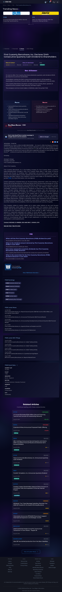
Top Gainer (45, 412)
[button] (46, 2)
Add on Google (44, 136)
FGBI (9, 178)
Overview (6, 48)
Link (6, 386)
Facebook (52, 563)
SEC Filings (30, 48)
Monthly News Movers (38, 567)
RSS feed (52, 561)
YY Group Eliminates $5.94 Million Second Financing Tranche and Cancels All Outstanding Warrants (29, 415)
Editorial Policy (10, 565)
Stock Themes (38, 571)
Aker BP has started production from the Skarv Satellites (30, 541)
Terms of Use (24, 561)
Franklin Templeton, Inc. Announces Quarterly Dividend (30, 473)
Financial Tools (38, 575)
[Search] (54, 1)
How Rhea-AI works (31, 130)
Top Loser (45, 424)
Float (6, 372)
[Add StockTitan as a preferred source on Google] (57, 142)
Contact (10, 563)
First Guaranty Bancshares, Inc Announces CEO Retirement (20, 330)
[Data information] (17, 365)
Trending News (10, 9)
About (9, 561)
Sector (7, 380)
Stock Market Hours (38, 577)
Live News (38, 573)
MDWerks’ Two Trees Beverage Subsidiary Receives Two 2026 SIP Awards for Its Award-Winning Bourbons (30, 504)
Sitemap (10, 571)
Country (7, 388)
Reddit (52, 565)
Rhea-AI (10, 569)
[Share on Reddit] (52, 142)
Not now (54, 136)
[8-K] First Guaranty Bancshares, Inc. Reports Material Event (20, 357)
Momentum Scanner (38, 569)
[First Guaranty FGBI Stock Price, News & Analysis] (8, 267)
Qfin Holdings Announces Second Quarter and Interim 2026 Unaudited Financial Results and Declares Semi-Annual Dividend (30, 442)
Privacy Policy (24, 565)
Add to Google (52, 567)
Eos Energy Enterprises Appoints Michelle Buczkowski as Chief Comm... (15, 20)
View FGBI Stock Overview (31, 272)
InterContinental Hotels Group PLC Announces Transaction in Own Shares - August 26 (27, 529)
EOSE (5, 17)
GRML (34, 17)
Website (7, 384)
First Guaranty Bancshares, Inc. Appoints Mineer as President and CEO (23, 326)
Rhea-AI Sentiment (28, 62)
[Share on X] (50, 142)
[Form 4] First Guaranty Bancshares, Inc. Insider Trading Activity (21, 342)
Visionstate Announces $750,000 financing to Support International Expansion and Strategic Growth (29, 516)
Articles (38, 561)
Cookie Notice (24, 563)
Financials (15, 48)
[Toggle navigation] (57, 1)
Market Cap (8, 367)
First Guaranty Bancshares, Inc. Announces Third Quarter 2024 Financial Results (25, 317)
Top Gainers (38, 563)
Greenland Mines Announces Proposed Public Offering (30, 427)
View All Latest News (30, 551)
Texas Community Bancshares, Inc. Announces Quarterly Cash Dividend (30, 458)
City (6, 392)
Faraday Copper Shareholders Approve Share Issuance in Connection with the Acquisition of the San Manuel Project (30, 488)
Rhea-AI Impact (10, 62)
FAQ (10, 567)
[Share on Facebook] (55, 142)
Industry (7, 376)
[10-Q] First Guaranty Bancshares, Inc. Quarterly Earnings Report (21, 353)
